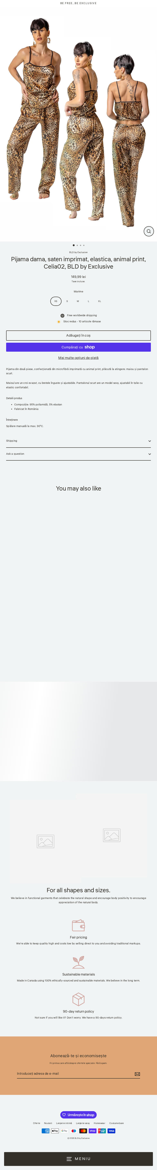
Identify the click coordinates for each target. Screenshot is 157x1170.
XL (99, 301)
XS (55, 301)
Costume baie (116, 1123)
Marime (78, 291)
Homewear (99, 1123)
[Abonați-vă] (136, 1074)
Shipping (11, 441)
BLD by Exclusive (78, 252)
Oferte (36, 1123)
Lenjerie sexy (83, 1123)
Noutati (48, 1123)
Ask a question (15, 454)
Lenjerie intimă (64, 1123)
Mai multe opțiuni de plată (78, 357)
